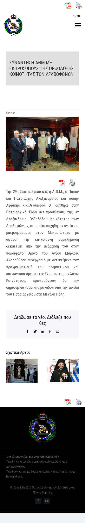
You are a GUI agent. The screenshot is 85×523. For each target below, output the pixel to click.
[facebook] (38, 501)
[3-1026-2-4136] (42, 144)
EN (78, 16)
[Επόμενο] (76, 370)
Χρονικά (10, 113)
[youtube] (47, 501)
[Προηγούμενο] (9, 370)
